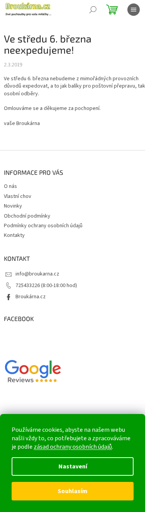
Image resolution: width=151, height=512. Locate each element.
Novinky (13, 206)
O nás (10, 186)
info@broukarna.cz (37, 274)
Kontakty (14, 235)
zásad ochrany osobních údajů (73, 447)
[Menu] (133, 9)
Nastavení (72, 466)
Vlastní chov (17, 196)
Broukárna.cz (30, 297)
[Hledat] (93, 9)
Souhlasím (73, 491)
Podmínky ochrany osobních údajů (43, 226)
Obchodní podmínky (27, 216)
